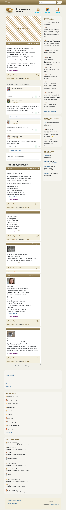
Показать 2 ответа (15, 150)
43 (10, 267)
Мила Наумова (13, 70)
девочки (34, 275)
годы (28, 43)
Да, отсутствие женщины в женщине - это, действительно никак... (51, 143)
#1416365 (54, 163)
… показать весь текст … (13, 196)
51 (10, 204)
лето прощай (10, 375)
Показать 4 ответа (15, 117)
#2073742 (10, 329)
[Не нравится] (39, 96)
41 (10, 321)
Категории (38, 8)
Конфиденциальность (12, 503)
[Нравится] (8, 75)
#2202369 (47, 156)
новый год (33, 43)
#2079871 (10, 212)
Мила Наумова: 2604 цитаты (23, 366)
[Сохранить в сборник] (14, 75)
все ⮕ (46, 179)
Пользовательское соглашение (14, 500)
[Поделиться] (20, 75)
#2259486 (47, 166)
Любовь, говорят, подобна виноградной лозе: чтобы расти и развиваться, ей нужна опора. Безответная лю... (51, 33)
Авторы (48, 8)
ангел (7, 379)
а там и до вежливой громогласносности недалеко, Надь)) (50, 106)
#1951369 (10, 43)
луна (7, 383)
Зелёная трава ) (48, 24)
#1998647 (10, 244)
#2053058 (10, 168)
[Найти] (58, 2)
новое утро (36, 244)
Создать (57, 8)
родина (34, 168)
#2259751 (47, 173)
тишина (8, 387)
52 (10, 236)
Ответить (9, 96)
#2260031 (47, 161)
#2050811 (10, 275)
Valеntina (48, 170)
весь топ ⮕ (9, 432)
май (32, 244)
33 (10, 75)
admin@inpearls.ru (54, 504)
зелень (37, 43)
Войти (9, 2)
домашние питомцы (31, 329)
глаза (29, 212)
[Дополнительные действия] (24, 75)
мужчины (29, 168)
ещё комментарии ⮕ (50, 111)
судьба (29, 275)
